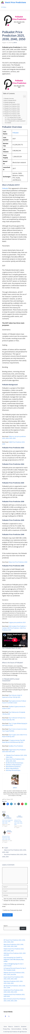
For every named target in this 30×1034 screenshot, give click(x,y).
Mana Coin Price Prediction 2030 (18, 562)
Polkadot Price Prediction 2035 (12, 112)
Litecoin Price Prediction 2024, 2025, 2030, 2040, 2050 (18, 822)
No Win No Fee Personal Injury (14, 763)
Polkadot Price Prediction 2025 (12, 108)
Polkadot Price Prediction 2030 (12, 110)
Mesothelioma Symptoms (13, 766)
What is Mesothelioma (12, 768)
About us (10, 1026)
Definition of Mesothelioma (13, 765)
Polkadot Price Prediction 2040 (12, 113)
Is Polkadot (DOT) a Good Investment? (16, 121)
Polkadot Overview (9, 98)
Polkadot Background (9, 102)
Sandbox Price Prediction (16, 746)
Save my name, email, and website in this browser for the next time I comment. (15, 899)
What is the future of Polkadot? (14, 119)
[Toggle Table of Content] (23, 96)
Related (9, 122)
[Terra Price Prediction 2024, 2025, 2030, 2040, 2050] (7, 816)
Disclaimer (23, 1026)
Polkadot (16, 133)
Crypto (6, 848)
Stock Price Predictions (15, 2)
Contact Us (17, 1026)
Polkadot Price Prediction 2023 (12, 104)
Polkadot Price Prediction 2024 (12, 106)
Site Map (25, 1029)
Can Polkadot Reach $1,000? (14, 117)
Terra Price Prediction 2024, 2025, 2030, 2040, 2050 (7, 821)
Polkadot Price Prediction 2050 (12, 115)
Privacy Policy (6, 1029)
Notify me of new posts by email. (12, 910)
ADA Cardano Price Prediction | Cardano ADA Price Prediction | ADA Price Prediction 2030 (14, 628)
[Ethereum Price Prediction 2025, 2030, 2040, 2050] (7, 832)
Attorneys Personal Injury (13, 770)
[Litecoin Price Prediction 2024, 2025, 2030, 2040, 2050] (19, 816)
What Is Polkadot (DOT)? (10, 100)
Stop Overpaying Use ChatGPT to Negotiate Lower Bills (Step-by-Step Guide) (14, 959)
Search (5, 926)
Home (5, 1026)
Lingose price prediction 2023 (17, 622)
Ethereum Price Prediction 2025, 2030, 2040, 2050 (6, 838)
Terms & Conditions (16, 1029)
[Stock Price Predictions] (2, 2)
